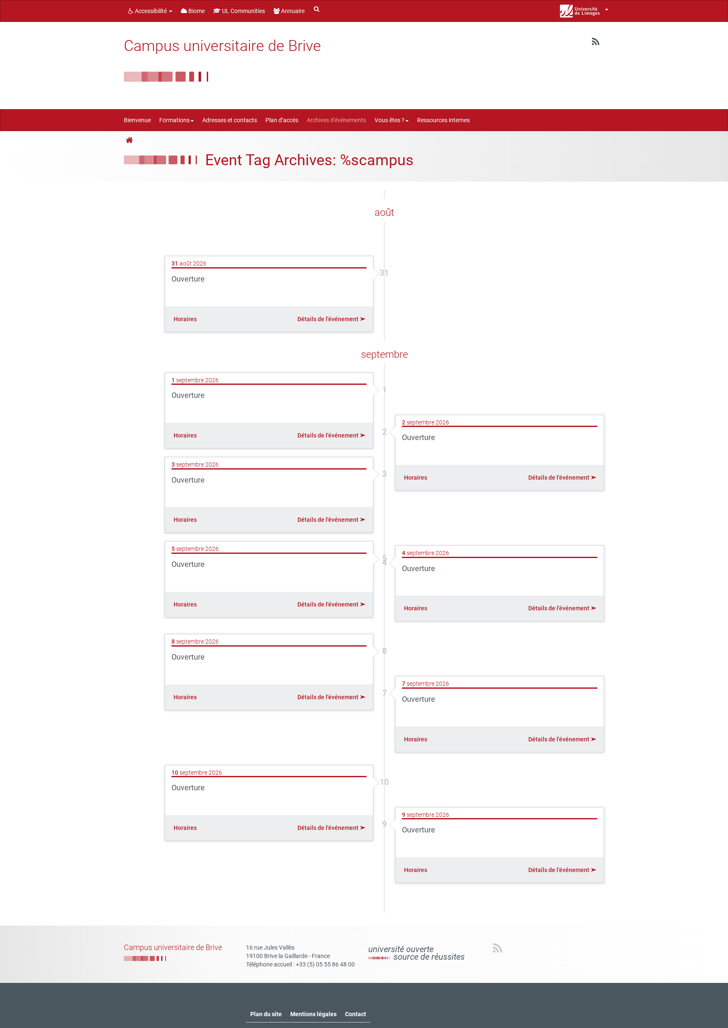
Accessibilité (151, 11)
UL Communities (243, 11)
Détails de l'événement (328, 319)
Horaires (185, 319)
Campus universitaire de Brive (222, 46)
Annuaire (292, 11)
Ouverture (188, 278)
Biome (196, 11)
